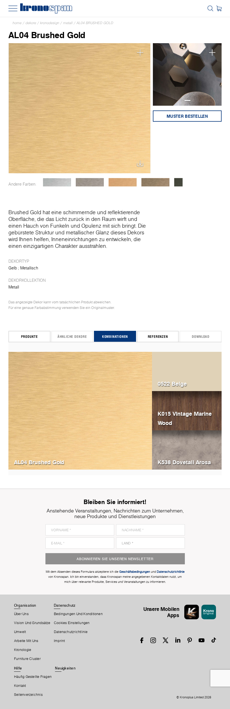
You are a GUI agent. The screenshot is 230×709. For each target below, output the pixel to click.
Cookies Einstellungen (72, 623)
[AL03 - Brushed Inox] (89, 182)
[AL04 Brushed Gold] (79, 108)
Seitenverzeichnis (28, 694)
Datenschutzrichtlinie (71, 632)
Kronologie (22, 650)
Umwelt (20, 632)
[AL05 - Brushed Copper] (122, 182)
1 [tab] (187, 100)
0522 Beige (172, 384)
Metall (68, 22)
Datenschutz (64, 605)
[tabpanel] (187, 74)
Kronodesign (49, 22)
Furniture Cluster (27, 659)
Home (17, 22)
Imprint (59, 641)
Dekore (31, 22)
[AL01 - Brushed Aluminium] (56, 182)
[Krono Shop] (219, 8)
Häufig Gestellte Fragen (33, 677)
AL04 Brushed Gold (95, 22)
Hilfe (18, 668)
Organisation (25, 605)
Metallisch (29, 268)
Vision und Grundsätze (32, 623)
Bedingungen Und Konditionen (78, 614)
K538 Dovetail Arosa (184, 462)
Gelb (12, 268)
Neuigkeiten (65, 668)
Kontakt (20, 685)
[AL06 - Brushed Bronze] (155, 182)
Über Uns (21, 614)
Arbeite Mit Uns (26, 641)
